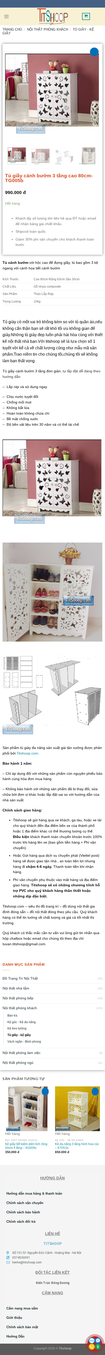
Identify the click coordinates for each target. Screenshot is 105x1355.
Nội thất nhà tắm (16, 988)
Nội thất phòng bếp (18, 998)
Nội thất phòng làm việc (22, 1053)
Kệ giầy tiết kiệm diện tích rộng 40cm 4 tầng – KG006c (26, 1145)
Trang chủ (12, 29)
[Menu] (6, 16)
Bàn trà (12, 1015)
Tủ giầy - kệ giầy (19, 1035)
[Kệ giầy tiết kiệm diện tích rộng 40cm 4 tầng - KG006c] (27, 1108)
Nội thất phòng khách (20, 1008)
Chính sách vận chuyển (24, 1203)
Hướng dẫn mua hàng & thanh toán (34, 1193)
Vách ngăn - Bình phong (24, 1041)
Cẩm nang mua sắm (22, 1308)
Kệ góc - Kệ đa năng (21, 1022)
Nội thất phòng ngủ (18, 1063)
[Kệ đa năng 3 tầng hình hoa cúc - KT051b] (77, 1108)
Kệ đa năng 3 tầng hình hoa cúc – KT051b (77, 1145)
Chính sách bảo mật (22, 1327)
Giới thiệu (14, 1318)
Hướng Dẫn (15, 1336)
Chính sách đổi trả (20, 1221)
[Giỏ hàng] (86, 16)
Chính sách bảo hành (23, 1212)
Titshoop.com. (28, 753)
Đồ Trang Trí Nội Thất (20, 978)
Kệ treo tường (17, 1028)
